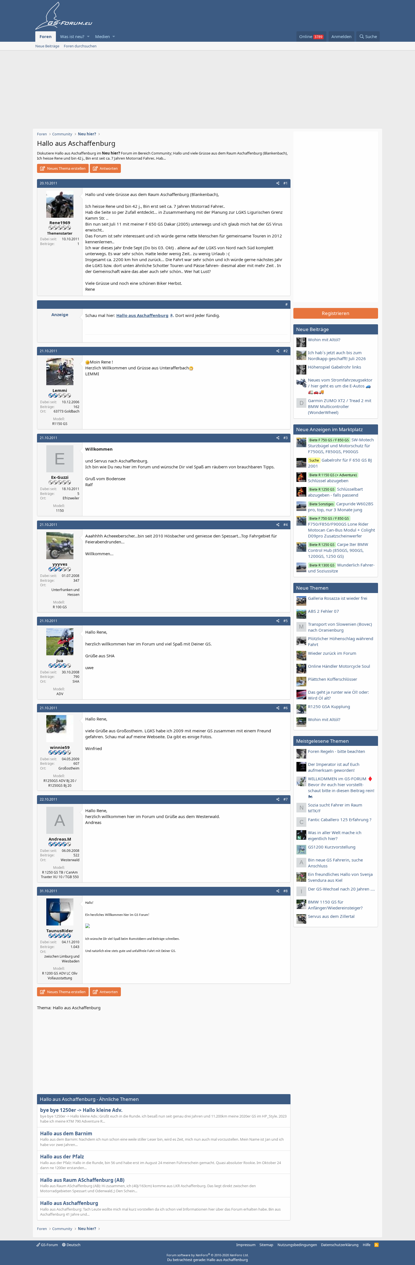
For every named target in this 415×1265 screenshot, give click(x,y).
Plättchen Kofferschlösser (332, 679)
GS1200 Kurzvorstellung (331, 847)
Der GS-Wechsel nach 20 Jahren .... (341, 889)
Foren (46, 36)
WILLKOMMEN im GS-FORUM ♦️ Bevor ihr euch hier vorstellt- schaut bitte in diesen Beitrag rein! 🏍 (341, 787)
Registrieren (336, 313)
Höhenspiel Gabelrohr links (334, 367)
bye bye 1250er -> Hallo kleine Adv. (81, 1110)
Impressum (245, 1244)
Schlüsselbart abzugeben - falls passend (335, 492)
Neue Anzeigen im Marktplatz (329, 429)
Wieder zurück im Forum (332, 653)
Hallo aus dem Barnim (66, 1133)
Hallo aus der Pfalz (62, 1156)
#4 (285, 524)
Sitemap (266, 1244)
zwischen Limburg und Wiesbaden (61, 959)
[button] (88, 36)
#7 (285, 799)
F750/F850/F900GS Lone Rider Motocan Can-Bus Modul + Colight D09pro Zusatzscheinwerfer (341, 527)
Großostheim (68, 768)
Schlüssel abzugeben (332, 478)
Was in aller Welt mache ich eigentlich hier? (334, 835)
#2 (285, 351)
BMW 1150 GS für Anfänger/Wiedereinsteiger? (335, 905)
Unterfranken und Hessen (65, 592)
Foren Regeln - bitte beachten (336, 751)
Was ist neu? (72, 36)
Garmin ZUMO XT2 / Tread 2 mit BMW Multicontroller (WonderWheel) (339, 406)
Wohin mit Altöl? (324, 339)
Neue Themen (312, 588)
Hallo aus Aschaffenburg (69, 1203)
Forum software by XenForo (208, 1255)
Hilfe (366, 1244)
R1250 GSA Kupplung (329, 706)
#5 (285, 620)
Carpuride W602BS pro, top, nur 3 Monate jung (340, 506)
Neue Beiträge (47, 46)
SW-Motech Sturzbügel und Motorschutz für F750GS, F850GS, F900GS (341, 445)
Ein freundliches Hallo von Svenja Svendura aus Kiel (340, 877)
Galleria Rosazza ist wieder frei (337, 598)
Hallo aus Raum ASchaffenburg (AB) (82, 1180)
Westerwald (70, 860)
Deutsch (73, 1244)
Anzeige (59, 314)
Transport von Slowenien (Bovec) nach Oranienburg (340, 627)
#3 (285, 437)
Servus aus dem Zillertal (331, 916)
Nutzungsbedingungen (297, 1244)
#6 (285, 708)
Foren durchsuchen (80, 46)
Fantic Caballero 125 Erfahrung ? (340, 819)
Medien (102, 36)
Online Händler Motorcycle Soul (339, 666)
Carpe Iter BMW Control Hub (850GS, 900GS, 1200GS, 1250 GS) (338, 550)
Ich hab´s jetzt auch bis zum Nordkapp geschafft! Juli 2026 (337, 355)
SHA (76, 681)
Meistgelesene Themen (322, 741)
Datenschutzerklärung (340, 1244)
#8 (285, 891)
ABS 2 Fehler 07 (323, 611)
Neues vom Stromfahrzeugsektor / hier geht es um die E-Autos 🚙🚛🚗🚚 (340, 386)
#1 (285, 183)
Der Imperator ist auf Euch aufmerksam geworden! (333, 767)
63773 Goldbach (66, 411)
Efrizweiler (71, 498)
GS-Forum (49, 1244)
